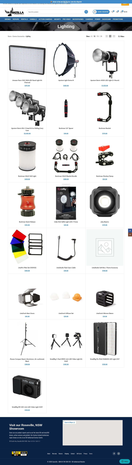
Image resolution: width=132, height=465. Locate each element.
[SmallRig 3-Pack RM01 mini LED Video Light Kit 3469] (66, 338)
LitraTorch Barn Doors (27, 313)
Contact (73, 453)
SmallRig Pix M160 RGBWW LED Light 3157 (104, 359)
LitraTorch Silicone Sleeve (104, 313)
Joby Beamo (105, 222)
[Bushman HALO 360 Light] (27, 156)
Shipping (67, 453)
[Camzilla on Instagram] (118, 453)
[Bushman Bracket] (104, 108)
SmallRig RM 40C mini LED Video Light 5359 (27, 407)
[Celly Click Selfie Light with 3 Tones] (66, 201)
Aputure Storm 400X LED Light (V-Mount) (104, 80)
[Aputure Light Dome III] (66, 60)
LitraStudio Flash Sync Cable (66, 268)
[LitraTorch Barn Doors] (27, 293)
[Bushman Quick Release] (27, 201)
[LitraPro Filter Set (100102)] (27, 247)
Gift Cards (79, 453)
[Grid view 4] (114, 36)
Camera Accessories (18, 36)
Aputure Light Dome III (66, 80)
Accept (125, 3)
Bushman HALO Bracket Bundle (66, 176)
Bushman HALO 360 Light (27, 176)
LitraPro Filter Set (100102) (27, 268)
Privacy (85, 453)
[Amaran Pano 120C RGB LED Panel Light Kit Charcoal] (27, 60)
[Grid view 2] (107, 36)
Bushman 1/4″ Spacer (66, 128)
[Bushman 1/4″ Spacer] (66, 108)
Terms (90, 453)
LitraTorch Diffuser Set (66, 313)
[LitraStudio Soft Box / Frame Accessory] (104, 247)
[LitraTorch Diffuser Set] (66, 293)
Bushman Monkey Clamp (104, 176)
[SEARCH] (86, 12)
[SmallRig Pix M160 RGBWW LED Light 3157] (104, 338)
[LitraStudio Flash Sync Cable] (66, 247)
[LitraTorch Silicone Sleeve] (104, 293)
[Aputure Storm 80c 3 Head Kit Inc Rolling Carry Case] (27, 108)
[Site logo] (14, 11)
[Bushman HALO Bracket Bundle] (66, 156)
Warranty (54, 453)
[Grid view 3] (110, 36)
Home (9, 36)
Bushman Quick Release (27, 222)
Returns (61, 453)
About (48, 453)
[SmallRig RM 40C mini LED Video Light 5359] (27, 386)
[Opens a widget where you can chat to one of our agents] (124, 461)
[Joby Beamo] (104, 201)
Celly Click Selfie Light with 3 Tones (66, 222)
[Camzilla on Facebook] (114, 453)
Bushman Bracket (105, 128)
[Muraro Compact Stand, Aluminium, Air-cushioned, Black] (27, 338)
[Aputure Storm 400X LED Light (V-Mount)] (104, 60)
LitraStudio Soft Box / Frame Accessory (105, 268)
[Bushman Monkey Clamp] (104, 156)
